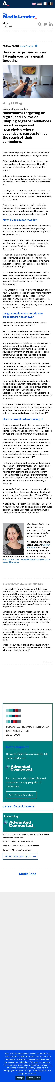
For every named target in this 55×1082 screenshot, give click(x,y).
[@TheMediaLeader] (45, 24)
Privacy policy (33, 1078)
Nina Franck (26, 46)
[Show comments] (36, 46)
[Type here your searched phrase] (40, 24)
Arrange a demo (21, 794)
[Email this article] (16, 103)
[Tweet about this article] (4, 103)
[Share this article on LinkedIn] (8, 103)
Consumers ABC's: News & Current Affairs (21, 846)
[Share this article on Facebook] (12, 103)
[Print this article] (20, 103)
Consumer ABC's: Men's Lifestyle (17, 850)
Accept (20, 1078)
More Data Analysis (18, 856)
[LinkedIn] (51, 24)
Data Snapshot (17, 747)
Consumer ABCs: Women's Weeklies (18, 841)
